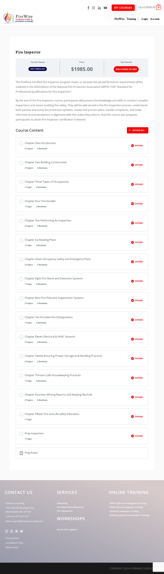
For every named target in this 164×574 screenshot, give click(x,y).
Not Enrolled (37, 69)
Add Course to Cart (126, 69)
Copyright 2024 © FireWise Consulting (134, 568)
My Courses (123, 7)
